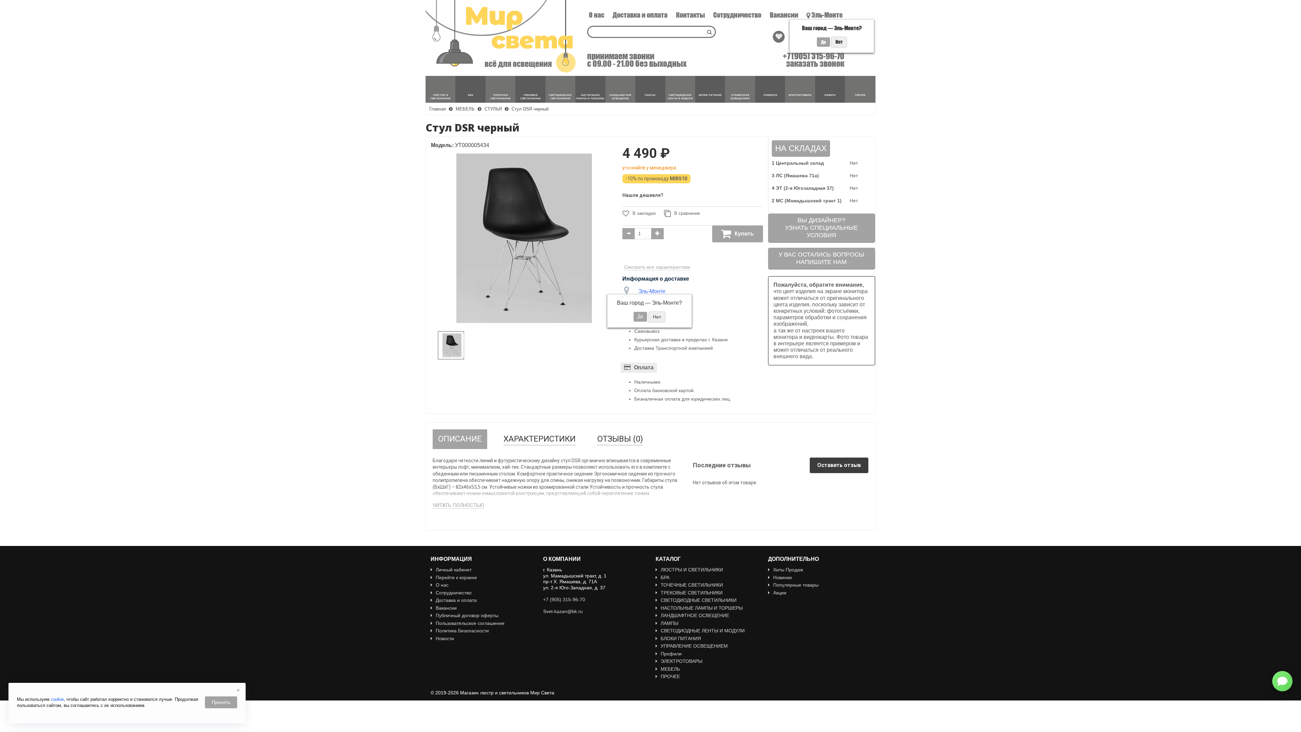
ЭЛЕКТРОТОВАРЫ (681, 661)
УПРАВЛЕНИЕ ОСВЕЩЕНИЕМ (694, 646)
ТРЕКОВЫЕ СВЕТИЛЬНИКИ (692, 592)
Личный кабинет (454, 569)
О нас (596, 15)
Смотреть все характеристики (657, 267)
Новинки (782, 577)
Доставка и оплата (640, 15)
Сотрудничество (737, 15)
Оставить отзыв (839, 465)
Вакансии (784, 15)
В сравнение (687, 213)
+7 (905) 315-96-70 (813, 56)
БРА (665, 577)
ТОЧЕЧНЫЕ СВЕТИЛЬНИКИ (692, 585)
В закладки (644, 213)
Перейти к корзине (456, 577)
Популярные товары (796, 585)
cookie (57, 699)
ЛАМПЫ (669, 623)
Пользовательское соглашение (470, 623)
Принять (221, 702)
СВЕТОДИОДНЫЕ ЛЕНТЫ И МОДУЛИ (703, 630)
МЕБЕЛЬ (670, 669)
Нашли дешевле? (642, 195)
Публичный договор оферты (467, 615)
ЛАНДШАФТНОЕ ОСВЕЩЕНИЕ (695, 615)
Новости (445, 638)
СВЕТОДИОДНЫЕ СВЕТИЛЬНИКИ (699, 600)
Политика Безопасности (462, 630)
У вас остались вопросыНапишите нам (821, 258)
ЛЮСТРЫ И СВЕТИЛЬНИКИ (692, 569)
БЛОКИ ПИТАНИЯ (681, 638)
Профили (671, 653)
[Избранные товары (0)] (779, 37)
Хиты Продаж (788, 569)
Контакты (690, 15)
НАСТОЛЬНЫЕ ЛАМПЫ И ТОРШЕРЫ (702, 608)
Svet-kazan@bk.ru (563, 611)
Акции (779, 592)
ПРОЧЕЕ (670, 676)
